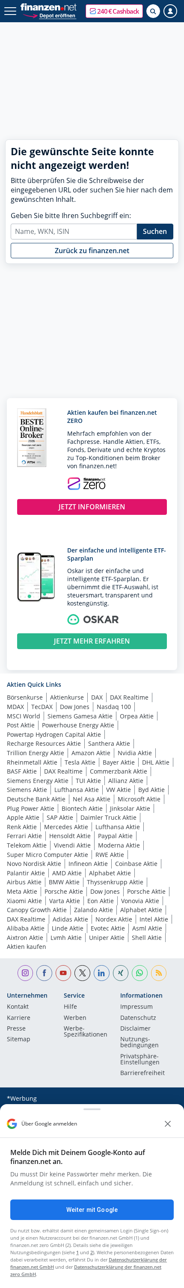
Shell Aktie (147, 938)
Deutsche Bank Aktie (36, 799)
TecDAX (42, 707)
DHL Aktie (155, 762)
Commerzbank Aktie (118, 771)
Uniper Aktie (107, 938)
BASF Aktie (22, 771)
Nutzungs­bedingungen (139, 1042)
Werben (75, 1018)
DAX (97, 697)
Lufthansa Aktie (76, 790)
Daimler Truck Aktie (108, 817)
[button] (114, 11)
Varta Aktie (64, 901)
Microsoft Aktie (139, 799)
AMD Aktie (67, 873)
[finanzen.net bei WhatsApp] (140, 973)
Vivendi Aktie (72, 845)
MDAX (15, 707)
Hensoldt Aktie (70, 836)
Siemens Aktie (27, 790)
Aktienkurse (67, 697)
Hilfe (70, 1007)
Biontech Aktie (82, 808)
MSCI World (23, 716)
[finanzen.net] (49, 7)
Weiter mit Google (92, 1209)
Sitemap (18, 1039)
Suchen (155, 231)
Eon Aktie (100, 901)
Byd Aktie (151, 790)
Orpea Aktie (137, 716)
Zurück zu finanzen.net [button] (92, 250)
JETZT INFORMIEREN (92, 506)
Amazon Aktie (90, 753)
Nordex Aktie (113, 919)
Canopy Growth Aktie (37, 910)
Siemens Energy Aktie (37, 781)
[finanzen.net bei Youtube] (63, 973)
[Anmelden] (170, 11)
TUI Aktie (88, 781)
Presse (16, 1028)
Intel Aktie (153, 919)
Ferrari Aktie (24, 836)
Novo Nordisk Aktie (34, 864)
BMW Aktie (64, 882)
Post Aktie (21, 725)
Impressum (136, 1007)
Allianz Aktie (125, 781)
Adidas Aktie (70, 919)
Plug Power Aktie (30, 808)
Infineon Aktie (88, 864)
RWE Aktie (109, 855)
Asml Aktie (147, 928)
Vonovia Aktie (140, 901)
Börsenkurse (25, 697)
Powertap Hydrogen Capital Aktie (54, 734)
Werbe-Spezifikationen (85, 1031)
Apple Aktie (23, 817)
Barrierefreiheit (142, 1073)
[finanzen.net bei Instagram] (25, 973)
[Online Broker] (49, 15)
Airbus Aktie (24, 882)
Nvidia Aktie (135, 753)
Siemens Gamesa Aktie (80, 716)
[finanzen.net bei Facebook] (44, 973)
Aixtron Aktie (25, 938)
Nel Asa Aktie (91, 799)
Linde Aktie (67, 928)
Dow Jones (74, 707)
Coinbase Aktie (136, 864)
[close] (167, 1123)
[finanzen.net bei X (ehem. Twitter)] (82, 973)
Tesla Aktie (80, 762)
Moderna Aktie (119, 845)
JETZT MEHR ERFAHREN (92, 641)
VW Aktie (118, 790)
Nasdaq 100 (114, 707)
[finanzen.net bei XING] (121, 973)
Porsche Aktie (64, 891)
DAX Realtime (129, 697)
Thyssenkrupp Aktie (115, 882)
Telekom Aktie (27, 845)
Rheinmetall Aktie (32, 762)
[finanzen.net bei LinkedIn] (102, 973)
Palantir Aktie (26, 873)
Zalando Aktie (93, 910)
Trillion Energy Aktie (35, 753)
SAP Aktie (60, 817)
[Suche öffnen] (153, 11)
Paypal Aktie (115, 836)
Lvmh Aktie (66, 938)
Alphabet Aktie (110, 873)
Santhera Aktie (109, 743)
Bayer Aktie (119, 762)
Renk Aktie (22, 827)
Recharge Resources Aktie (44, 743)
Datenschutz (138, 1018)
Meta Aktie (22, 891)
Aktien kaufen (26, 946)
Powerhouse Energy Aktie (78, 725)
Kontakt (18, 1007)
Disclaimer (135, 1028)
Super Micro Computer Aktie (47, 855)
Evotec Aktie (108, 928)
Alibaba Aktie (26, 928)
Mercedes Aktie (66, 827)
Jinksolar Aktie (130, 808)
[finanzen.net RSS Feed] (159, 973)
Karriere (18, 1018)
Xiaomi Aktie (24, 901)
